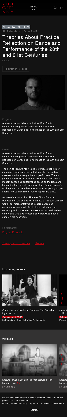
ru (62, 7)
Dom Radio (31, 31)
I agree (33, 409)
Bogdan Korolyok (12, 232)
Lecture (6, 60)
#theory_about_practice (16, 243)
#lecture (39, 243)
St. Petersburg (11, 31)
